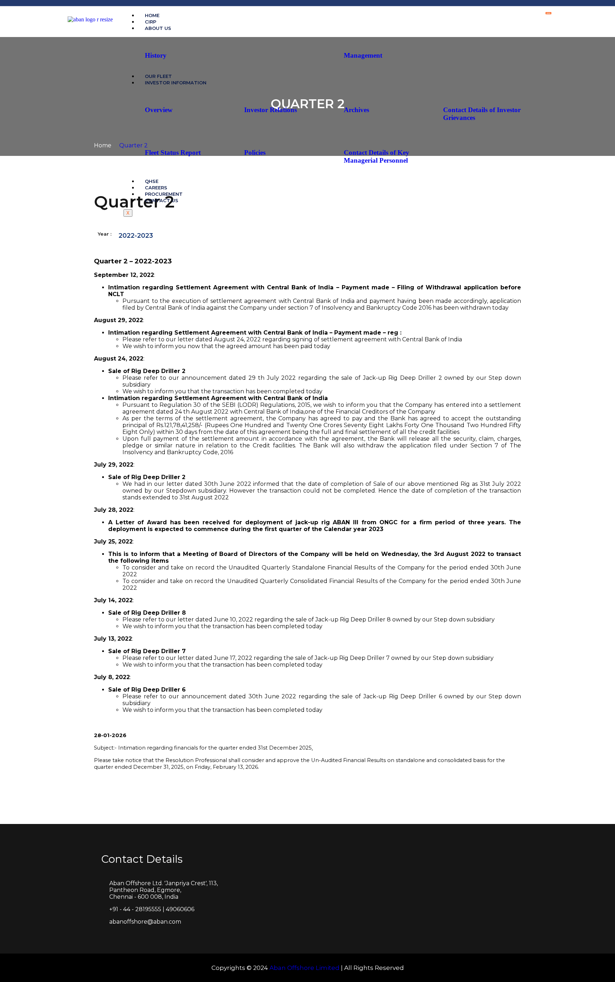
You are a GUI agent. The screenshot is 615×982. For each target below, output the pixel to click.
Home (103, 145)
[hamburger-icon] (548, 13)
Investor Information (175, 82)
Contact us (161, 200)
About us (158, 28)
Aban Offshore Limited (304, 967)
